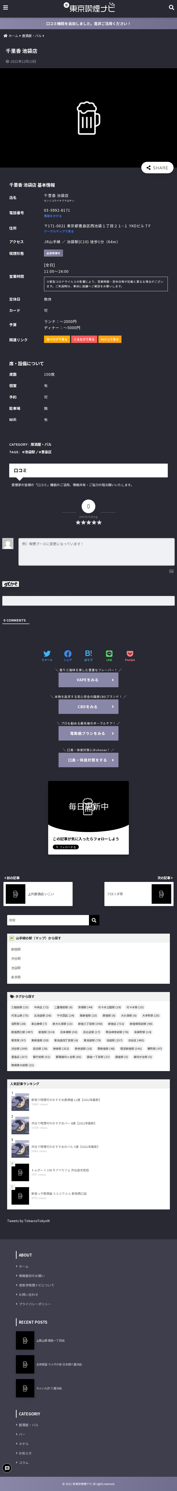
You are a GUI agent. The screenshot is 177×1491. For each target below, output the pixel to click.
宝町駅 (18, 1024)
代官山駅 (20, 1015)
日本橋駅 (68, 1032)
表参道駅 (83, 1048)
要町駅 (155, 1048)
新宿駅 (16, 949)
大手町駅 (150, 1015)
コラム (24, 1462)
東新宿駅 (40, 1040)
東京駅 (16, 977)
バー (22, 1434)
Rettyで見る (110, 339)
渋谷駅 (16, 958)
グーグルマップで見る (59, 231)
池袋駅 (30, 452)
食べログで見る (57, 339)
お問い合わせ (28, 1294)
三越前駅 (20, 1007)
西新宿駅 (106, 1048)
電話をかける (53, 216)
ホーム (24, 1266)
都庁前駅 (41, 1057)
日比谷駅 (91, 1032)
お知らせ (25, 1453)
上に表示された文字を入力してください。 (37, 593)
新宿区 (116, 1024)
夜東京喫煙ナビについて (36, 1285)
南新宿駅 (88, 1015)
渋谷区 (136, 1040)
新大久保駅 (63, 1024)
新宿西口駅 (22, 1032)
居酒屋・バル (41, 444)
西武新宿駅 (131, 1048)
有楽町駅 (142, 1032)
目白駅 (40, 1048)
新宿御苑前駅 (141, 1024)
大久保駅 (129, 1015)
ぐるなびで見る (84, 339)
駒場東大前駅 (22, 1065)
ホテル (24, 1443)
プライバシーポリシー (35, 1304)
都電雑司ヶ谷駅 (68, 1057)
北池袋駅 (42, 1015)
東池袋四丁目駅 (66, 1040)
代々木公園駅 (109, 1007)
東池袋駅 (92, 1040)
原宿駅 (109, 1015)
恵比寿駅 (39, 1024)
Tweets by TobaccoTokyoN (28, 1220)
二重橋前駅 (63, 1007)
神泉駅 (61, 1048)
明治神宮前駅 (117, 1032)
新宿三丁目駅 (90, 1024)
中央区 (41, 1007)
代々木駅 (135, 1007)
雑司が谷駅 (143, 1057)
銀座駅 (121, 1057)
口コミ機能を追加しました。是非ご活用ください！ (88, 23)
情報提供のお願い (32, 1275)
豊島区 (46, 452)
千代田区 (65, 1015)
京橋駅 (85, 1007)
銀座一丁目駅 (98, 1057)
